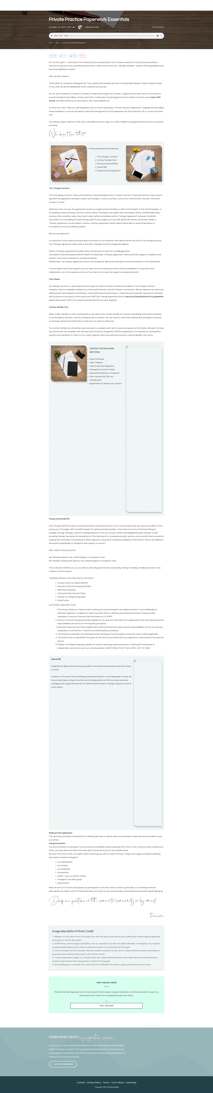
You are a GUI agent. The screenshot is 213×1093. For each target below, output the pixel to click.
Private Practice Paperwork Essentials (89, 19)
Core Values (118, 1082)
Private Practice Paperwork (127, 108)
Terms (106, 1082)
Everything (131, 1082)
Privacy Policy (94, 1082)
